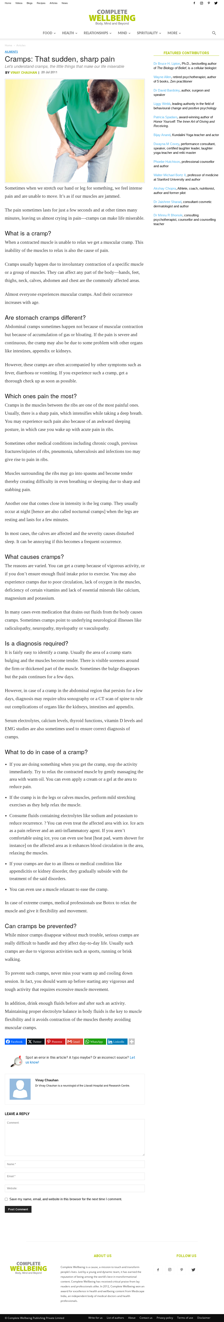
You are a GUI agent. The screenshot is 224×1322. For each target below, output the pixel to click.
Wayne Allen (162, 77)
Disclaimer (203, 1318)
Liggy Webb (162, 104)
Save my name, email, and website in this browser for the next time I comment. (65, 1199)
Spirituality (147, 33)
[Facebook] (194, 3)
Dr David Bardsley (167, 90)
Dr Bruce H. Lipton (167, 63)
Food (47, 33)
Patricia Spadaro (165, 117)
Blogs (30, 3)
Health (68, 33)
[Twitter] (216, 3)
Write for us (95, 1318)
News (65, 3)
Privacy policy (165, 1318)
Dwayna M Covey (166, 144)
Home (8, 3)
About (131, 1318)
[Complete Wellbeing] (112, 17)
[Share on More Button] (132, 1042)
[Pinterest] (208, 3)
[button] (214, 33)
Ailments (11, 52)
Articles (54, 3)
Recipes (41, 3)
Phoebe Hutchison (167, 161)
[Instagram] (201, 3)
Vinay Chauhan (23, 73)
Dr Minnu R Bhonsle (168, 215)
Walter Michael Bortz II (170, 175)
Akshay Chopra (165, 188)
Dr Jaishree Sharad (167, 202)
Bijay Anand (162, 135)
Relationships (96, 33)
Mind (122, 33)
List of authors (115, 1318)
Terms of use (185, 1318)
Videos (19, 3)
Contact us (146, 1318)
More (172, 33)
